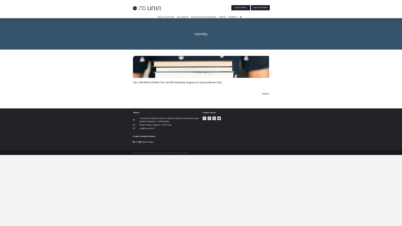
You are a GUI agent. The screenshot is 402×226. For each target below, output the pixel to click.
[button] (241, 16)
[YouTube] (219, 118)
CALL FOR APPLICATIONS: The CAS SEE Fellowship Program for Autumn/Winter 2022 (177, 82)
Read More (265, 93)
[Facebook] (204, 118)
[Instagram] (214, 118)
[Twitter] (209, 118)
